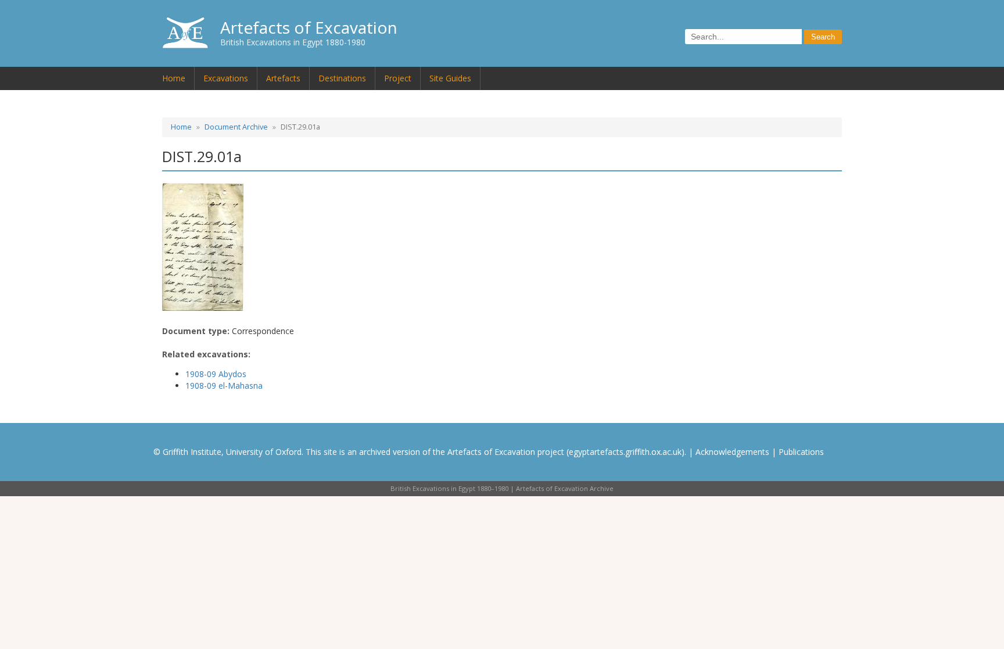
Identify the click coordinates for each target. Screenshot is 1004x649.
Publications (801, 451)
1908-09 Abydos (215, 373)
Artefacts (283, 78)
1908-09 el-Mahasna (224, 385)
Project (397, 78)
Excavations (225, 78)
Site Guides (450, 78)
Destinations (342, 78)
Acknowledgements (732, 451)
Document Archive (236, 127)
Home (173, 78)
